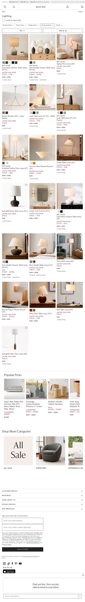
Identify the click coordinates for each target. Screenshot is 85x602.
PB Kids (59, 2)
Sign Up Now (22, 549)
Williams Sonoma (70, 2)
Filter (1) (61, 31)
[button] (14, 6)
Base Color (20, 25)
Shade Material (46, 25)
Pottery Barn (54, 2)
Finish (58, 25)
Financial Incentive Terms (30, 556)
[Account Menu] (67, 6)
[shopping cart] (82, 7)
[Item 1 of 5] (42, 196)
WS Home (77, 2)
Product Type (7, 25)
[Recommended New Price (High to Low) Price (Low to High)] (22, 31)
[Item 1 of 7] (15, 47)
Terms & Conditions (32, 543)
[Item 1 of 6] (15, 246)
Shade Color (33, 25)
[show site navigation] (5, 7)
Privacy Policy (6, 544)
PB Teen (63, 2)
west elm (5, 2)
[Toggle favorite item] (22, 380)
